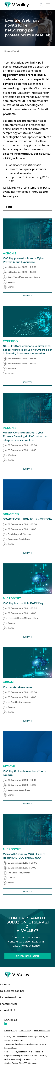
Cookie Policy (25, 1030)
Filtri (9, 207)
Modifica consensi (42, 1030)
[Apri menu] (48, 4)
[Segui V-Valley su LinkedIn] (5, 1024)
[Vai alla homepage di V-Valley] (16, 5)
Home (7, 51)
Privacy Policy (10, 1030)
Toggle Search (41, 5)
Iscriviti (27, 296)
